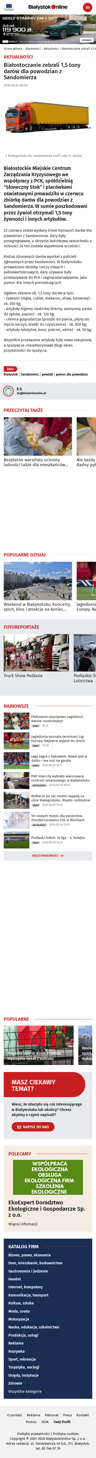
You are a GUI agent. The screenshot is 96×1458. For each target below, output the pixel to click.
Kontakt (82, 1415)
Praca (67, 1415)
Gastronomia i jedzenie (28, 1271)
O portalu (14, 1415)
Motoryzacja (18, 1319)
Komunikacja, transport (28, 1295)
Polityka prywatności (33, 1434)
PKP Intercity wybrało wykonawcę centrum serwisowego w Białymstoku (60, 778)
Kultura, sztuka (21, 1303)
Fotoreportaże (21, 626)
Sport (36, 726)
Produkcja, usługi (23, 1335)
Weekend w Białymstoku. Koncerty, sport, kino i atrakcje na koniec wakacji (37, 607)
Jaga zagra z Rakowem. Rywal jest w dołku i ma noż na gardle (59, 758)
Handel (14, 1279)
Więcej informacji (23, 1224)
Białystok (11, 374)
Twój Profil (61, 1422)
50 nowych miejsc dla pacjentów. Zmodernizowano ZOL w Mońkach (58, 818)
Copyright (17, 1439)
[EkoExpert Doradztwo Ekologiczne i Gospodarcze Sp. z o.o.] (48, 1177)
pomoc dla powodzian (72, 374)
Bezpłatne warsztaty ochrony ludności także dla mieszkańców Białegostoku (34, 463)
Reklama (16, 1343)
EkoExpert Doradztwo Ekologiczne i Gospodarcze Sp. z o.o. (46, 1208)
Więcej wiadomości (45, 855)
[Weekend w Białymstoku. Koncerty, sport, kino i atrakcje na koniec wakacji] (38, 581)
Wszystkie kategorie (25, 1391)
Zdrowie (15, 1383)
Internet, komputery (25, 1287)
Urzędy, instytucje (23, 1375)
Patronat (51, 1415)
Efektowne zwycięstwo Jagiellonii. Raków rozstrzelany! (57, 719)
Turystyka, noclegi (23, 1367)
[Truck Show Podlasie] (36, 653)
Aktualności (51, 48)
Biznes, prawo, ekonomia (29, 1255)
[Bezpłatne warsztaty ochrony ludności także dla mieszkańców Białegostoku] (38, 436)
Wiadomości (33, 48)
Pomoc (31, 1422)
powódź (47, 374)
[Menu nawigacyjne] (87, 7)
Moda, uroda (19, 1311)
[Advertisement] (48, 510)
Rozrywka (16, 1351)
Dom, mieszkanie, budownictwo (35, 1263)
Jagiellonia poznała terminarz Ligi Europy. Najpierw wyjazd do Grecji (58, 738)
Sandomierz (30, 374)
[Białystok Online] (48, 7)
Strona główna (13, 48)
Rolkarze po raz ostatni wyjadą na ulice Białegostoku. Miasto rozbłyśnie (60, 798)
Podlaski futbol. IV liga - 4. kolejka (58, 838)
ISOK (45, 1422)
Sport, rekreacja (22, 1359)
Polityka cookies (66, 1434)
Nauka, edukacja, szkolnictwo (33, 1327)
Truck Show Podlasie (23, 675)
